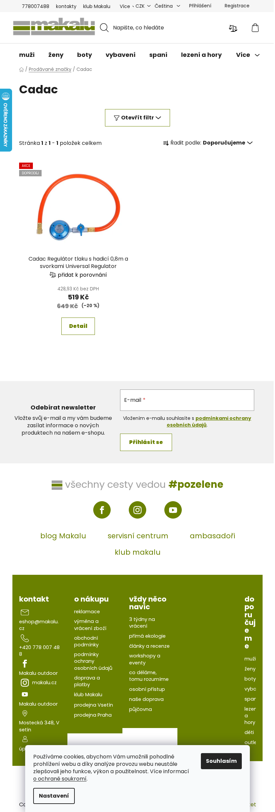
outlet (251, 742)
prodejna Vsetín (93, 705)
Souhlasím (221, 761)
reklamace (87, 611)
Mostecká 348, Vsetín (39, 726)
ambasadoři (212, 536)
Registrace (237, 5)
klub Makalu (96, 6)
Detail (78, 326)
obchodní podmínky (86, 641)
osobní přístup (147, 689)
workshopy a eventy (144, 659)
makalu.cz (44, 682)
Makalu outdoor (38, 673)
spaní (251, 699)
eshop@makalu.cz (39, 625)
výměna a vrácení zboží (90, 624)
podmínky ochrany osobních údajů (93, 661)
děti (249, 732)
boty (250, 678)
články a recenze (149, 646)
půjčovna (140, 709)
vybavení (255, 689)
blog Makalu (63, 536)
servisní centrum (138, 536)
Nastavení (54, 796)
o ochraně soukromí (60, 779)
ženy (250, 668)
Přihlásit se (146, 442)
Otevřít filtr (137, 117)
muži (250, 658)
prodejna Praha (93, 715)
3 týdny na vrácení (142, 622)
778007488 (35, 6)
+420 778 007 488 (39, 650)
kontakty (66, 6)
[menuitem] (26, 54)
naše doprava (146, 699)
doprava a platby (87, 681)
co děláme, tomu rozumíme (149, 676)
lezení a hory (251, 716)
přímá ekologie (147, 636)
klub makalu (138, 552)
